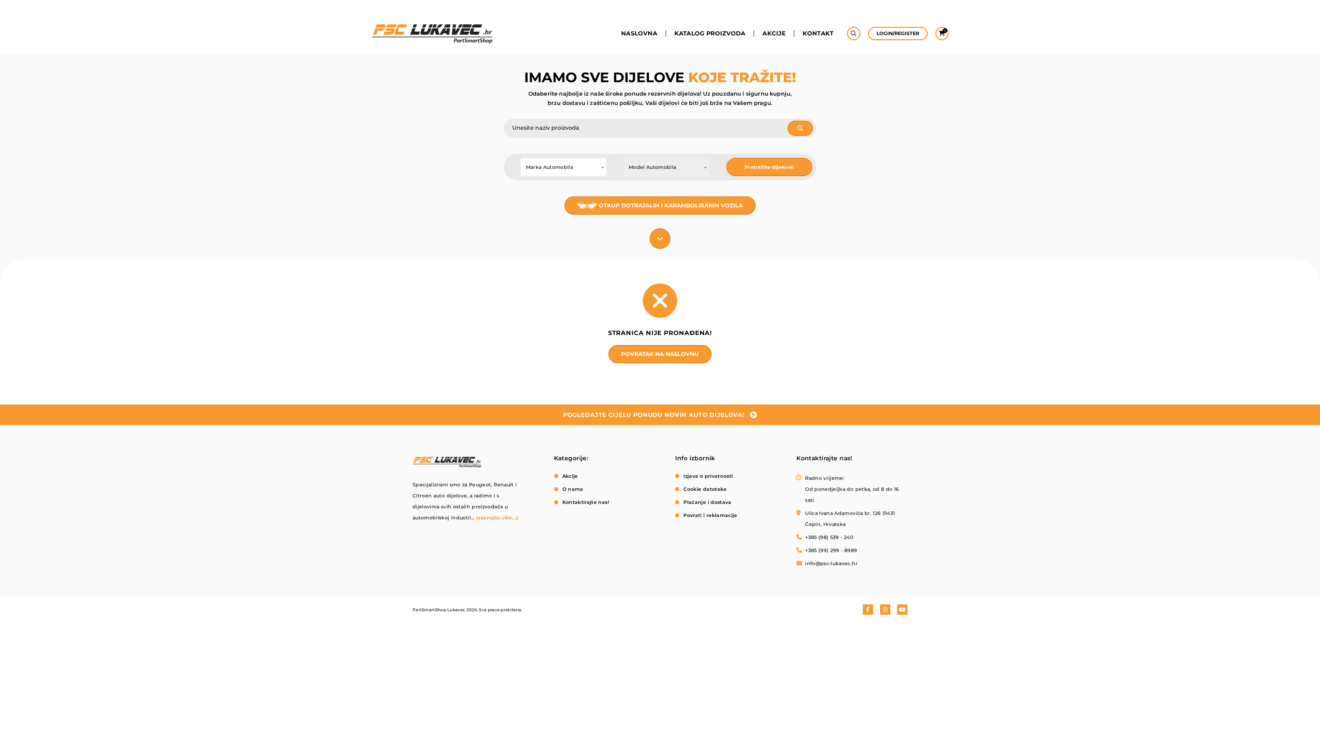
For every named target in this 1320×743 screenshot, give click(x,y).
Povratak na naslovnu (660, 354)
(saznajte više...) (497, 518)
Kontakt (818, 33)
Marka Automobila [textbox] (549, 167)
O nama (572, 489)
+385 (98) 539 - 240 (829, 537)
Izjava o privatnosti (708, 476)
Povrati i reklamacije (710, 515)
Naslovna (639, 33)
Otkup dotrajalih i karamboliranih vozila (671, 205)
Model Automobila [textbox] (652, 167)
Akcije (773, 33)
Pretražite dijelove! (769, 167)
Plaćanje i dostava (707, 502)
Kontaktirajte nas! (585, 502)
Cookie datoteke (705, 489)
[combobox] (563, 167)
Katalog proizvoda (709, 33)
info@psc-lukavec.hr (831, 563)
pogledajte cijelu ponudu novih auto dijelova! (654, 414)
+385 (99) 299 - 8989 (831, 550)
